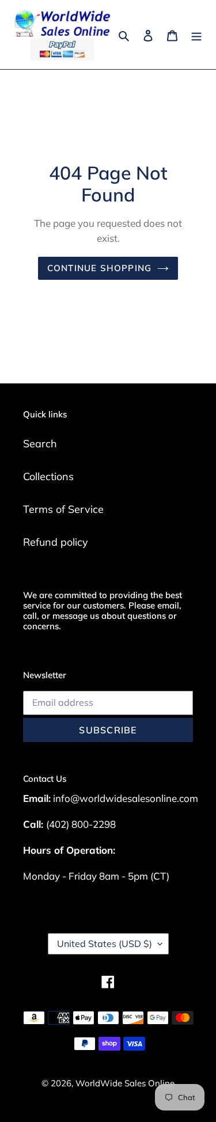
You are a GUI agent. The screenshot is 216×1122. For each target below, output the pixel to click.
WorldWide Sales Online (125, 1083)
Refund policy (55, 542)
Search (40, 443)
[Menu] (196, 34)
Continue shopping (99, 268)
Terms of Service (63, 509)
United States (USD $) (104, 943)
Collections (48, 476)
